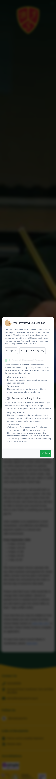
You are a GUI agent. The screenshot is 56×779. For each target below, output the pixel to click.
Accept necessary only (32, 350)
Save (47, 453)
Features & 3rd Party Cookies (26, 398)
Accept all (11, 350)
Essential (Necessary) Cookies (27, 360)
